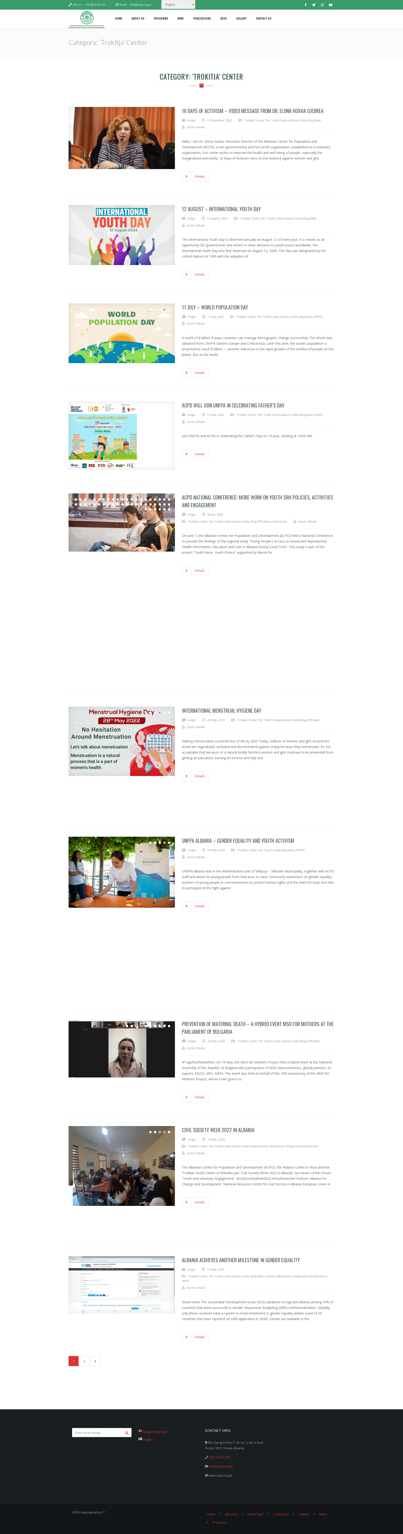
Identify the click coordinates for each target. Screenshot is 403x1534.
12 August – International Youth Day (221, 209)
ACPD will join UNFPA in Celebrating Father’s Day (233, 405)
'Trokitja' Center (254, 120)
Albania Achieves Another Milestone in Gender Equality (241, 1260)
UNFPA (317, 317)
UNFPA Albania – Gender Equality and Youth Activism (238, 840)
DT (103, 1512)
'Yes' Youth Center (276, 120)
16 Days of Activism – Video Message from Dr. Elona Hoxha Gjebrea (252, 110)
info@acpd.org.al (140, 4)
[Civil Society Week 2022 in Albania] (122, 1156)
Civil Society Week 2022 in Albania (218, 1130)
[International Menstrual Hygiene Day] (122, 742)
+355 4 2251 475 (219, 1457)
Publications (279, 521)
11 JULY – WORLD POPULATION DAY (215, 307)
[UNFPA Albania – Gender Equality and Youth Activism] (122, 871)
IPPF (260, 521)
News (317, 120)
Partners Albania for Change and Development (288, 1146)
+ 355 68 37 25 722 (94, 4)
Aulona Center (298, 120)
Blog (310, 120)
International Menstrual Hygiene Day (221, 710)
